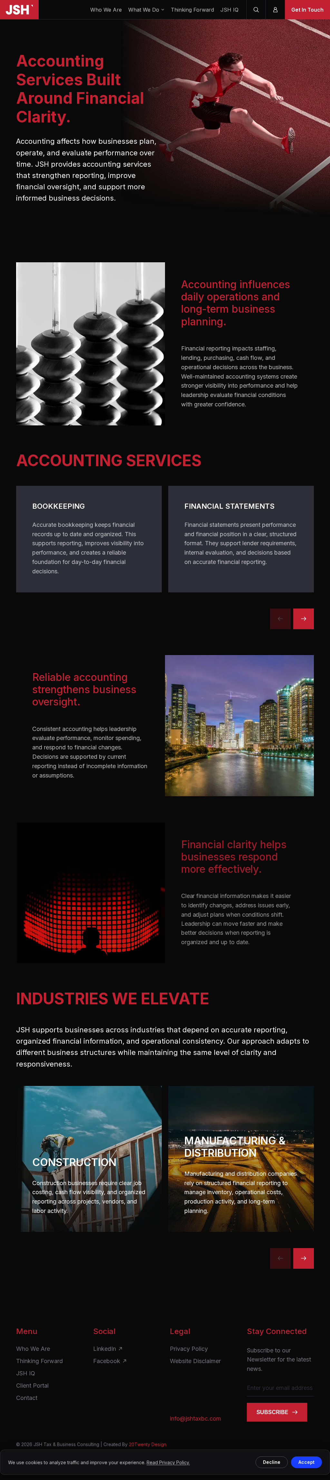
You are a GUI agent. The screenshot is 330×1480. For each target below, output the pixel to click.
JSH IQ (229, 9)
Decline (271, 1462)
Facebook (106, 1361)
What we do (143, 9)
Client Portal (32, 1386)
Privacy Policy (189, 1349)
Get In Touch (307, 9)
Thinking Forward (192, 9)
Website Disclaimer (195, 1361)
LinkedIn (104, 1349)
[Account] (275, 9)
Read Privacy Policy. (168, 1462)
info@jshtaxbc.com (195, 1419)
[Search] (256, 9)
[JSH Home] (19, 9)
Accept (306, 1462)
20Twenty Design (147, 1444)
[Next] (303, 619)
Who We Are (106, 9)
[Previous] (280, 619)
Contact (26, 1398)
